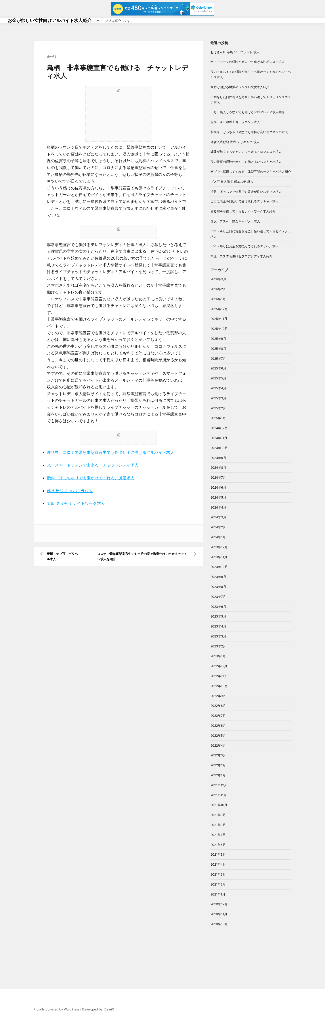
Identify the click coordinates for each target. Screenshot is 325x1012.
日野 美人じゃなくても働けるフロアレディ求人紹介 (247, 112)
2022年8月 (218, 705)
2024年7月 (218, 477)
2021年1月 (217, 894)
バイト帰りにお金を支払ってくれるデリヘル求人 (244, 246)
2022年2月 (218, 765)
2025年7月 (218, 358)
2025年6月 (218, 368)
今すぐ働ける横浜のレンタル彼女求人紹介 (239, 87)
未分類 (51, 56)
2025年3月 (218, 398)
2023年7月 (218, 596)
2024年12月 (219, 428)
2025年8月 (218, 348)
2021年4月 (218, 864)
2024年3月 (218, 517)
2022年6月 (218, 725)
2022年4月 (218, 745)
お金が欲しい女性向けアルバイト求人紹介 (50, 20)
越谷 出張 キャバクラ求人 (70, 490)
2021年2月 (218, 884)
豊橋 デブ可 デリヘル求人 (62, 556)
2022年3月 (218, 755)
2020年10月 (219, 924)
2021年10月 (218, 805)
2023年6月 (218, 606)
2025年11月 (218, 318)
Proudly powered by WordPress (56, 1009)
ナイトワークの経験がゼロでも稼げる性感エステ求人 (247, 62)
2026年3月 (218, 279)
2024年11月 (218, 438)
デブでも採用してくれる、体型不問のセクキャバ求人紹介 (250, 171)
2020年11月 (218, 914)
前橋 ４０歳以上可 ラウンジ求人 (235, 122)
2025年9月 (218, 338)
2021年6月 (218, 845)
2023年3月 (218, 636)
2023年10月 (219, 567)
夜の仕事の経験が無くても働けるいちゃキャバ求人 (246, 161)
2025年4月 (218, 388)
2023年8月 (218, 587)
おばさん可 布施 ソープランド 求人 (235, 52)
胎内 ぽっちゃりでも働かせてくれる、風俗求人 (90, 478)
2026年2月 (218, 289)
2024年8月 (218, 467)
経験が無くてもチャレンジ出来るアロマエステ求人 (246, 151)
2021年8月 (218, 825)
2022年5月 (218, 735)
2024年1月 (218, 537)
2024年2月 (218, 527)
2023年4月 (218, 626)
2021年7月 (218, 835)
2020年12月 (219, 904)
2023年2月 (218, 646)
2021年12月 (218, 785)
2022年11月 (218, 676)
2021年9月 (218, 815)
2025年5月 (218, 378)
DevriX (109, 1009)
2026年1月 (218, 299)
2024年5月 (218, 497)
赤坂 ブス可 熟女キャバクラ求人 (235, 221)
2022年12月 (218, 666)
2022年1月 (218, 775)
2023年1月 (218, 656)
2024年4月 (218, 507)
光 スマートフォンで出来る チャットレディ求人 (92, 465)
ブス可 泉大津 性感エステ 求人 (231, 181)
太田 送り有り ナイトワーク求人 (76, 503)
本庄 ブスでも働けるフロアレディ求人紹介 (241, 256)
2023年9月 (218, 577)
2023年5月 (218, 616)
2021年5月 (218, 854)
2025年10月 (219, 328)
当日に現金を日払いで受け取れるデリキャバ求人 (244, 201)
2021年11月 (218, 795)
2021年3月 (218, 874)
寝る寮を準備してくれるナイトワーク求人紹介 (242, 211)
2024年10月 (219, 448)
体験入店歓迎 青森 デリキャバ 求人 (235, 142)
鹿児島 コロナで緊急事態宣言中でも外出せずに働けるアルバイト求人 (110, 452)
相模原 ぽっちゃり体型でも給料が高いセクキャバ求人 (249, 132)
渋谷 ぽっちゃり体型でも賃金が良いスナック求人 (246, 191)
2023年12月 (219, 547)
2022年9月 (218, 696)
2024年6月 (218, 487)
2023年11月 (218, 557)
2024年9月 (218, 458)
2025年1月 (218, 418)
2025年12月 (219, 309)
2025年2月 (218, 408)
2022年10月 (219, 686)
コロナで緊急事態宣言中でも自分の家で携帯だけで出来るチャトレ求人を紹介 (142, 556)
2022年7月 (218, 715)
